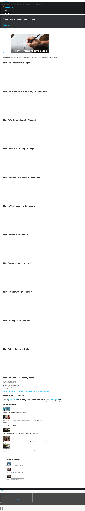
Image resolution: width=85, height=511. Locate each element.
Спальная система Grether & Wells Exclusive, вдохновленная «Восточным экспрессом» (20, 433)
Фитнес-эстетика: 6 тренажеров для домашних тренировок (15, 412)
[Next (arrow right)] (2, 508)
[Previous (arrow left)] (0, 508)
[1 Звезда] (5, 387)
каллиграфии (7, 382)
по (12, 382)
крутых (11, 382)
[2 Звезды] (10, 387)
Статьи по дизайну (6, 25)
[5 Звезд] (24, 387)
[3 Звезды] (15, 387)
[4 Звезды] (19, 387)
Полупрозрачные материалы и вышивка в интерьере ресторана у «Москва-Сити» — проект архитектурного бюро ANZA (27, 441)
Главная (4, 24)
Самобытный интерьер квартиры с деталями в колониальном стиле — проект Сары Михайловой (22, 420)
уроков (14, 382)
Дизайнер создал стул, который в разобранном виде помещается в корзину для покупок (21, 450)
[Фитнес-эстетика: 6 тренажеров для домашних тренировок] (9, 465)
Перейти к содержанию (5, 1)
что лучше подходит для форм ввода (10, 425)
